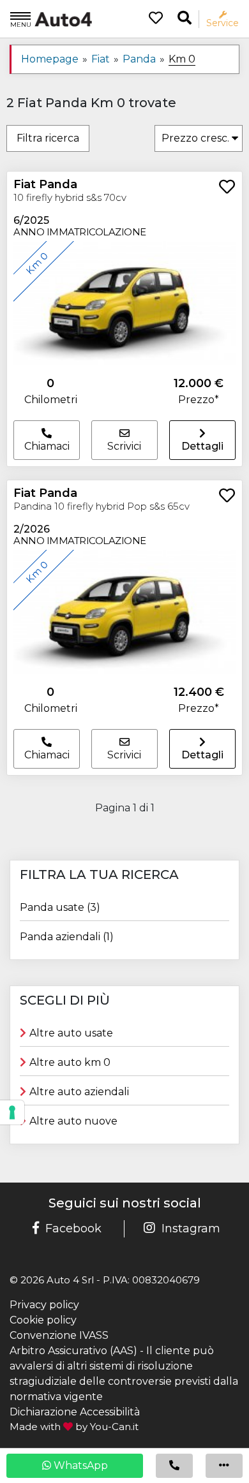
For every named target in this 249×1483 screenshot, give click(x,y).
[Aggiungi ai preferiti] (227, 187)
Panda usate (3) (60, 907)
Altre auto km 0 (69, 1062)
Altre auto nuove (73, 1121)
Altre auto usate (71, 1033)
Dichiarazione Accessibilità (75, 1412)
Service (222, 22)
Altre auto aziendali (79, 1092)
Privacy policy (44, 1305)
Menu (20, 24)
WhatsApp (79, 1465)
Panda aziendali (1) (67, 937)
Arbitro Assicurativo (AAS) (73, 1351)
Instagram (191, 1228)
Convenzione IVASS (59, 1335)
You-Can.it (114, 1426)
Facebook (73, 1228)
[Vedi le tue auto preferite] (151, 19)
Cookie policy (43, 1320)
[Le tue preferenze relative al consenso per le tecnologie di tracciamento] (12, 1112)
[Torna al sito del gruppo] (51, 18)
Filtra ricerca (48, 138)
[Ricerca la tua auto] (184, 18)
